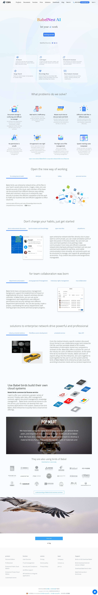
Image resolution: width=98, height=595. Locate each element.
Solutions (47, 2)
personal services (81, 176)
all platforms (81, 228)
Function (35, 2)
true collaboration (81, 281)
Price (41, 2)
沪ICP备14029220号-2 (45, 593)
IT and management (28, 563)
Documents (26, 2)
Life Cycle (38, 176)
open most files (59, 228)
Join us (60, 566)
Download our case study (49, 462)
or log (49, 543)
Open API (81, 333)
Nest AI (68, 2)
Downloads (56, 2)
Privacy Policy (44, 566)
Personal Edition (10, 559)
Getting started (49, 34)
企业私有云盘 (53, 589)
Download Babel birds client (83, 568)
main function (27, 559)
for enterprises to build (17, 176)
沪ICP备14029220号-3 (55, 593)
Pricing (42, 559)
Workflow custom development (38, 333)
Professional (9, 563)
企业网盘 (47, 589)
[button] (12, 435)
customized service (10, 577)
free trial (49, 538)
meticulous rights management (60, 281)
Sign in (93, 2)
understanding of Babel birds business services (49, 492)
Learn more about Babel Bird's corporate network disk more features (49, 159)
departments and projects (16, 281)
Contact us (61, 563)
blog (63, 2)
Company (60, 559)
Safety (59, 176)
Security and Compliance (30, 566)
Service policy (44, 563)
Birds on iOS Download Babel (83, 559)
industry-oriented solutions (17, 333)
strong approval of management (38, 281)
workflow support (28, 570)
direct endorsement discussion (17, 228)
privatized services (59, 333)
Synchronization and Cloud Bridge (38, 228)
